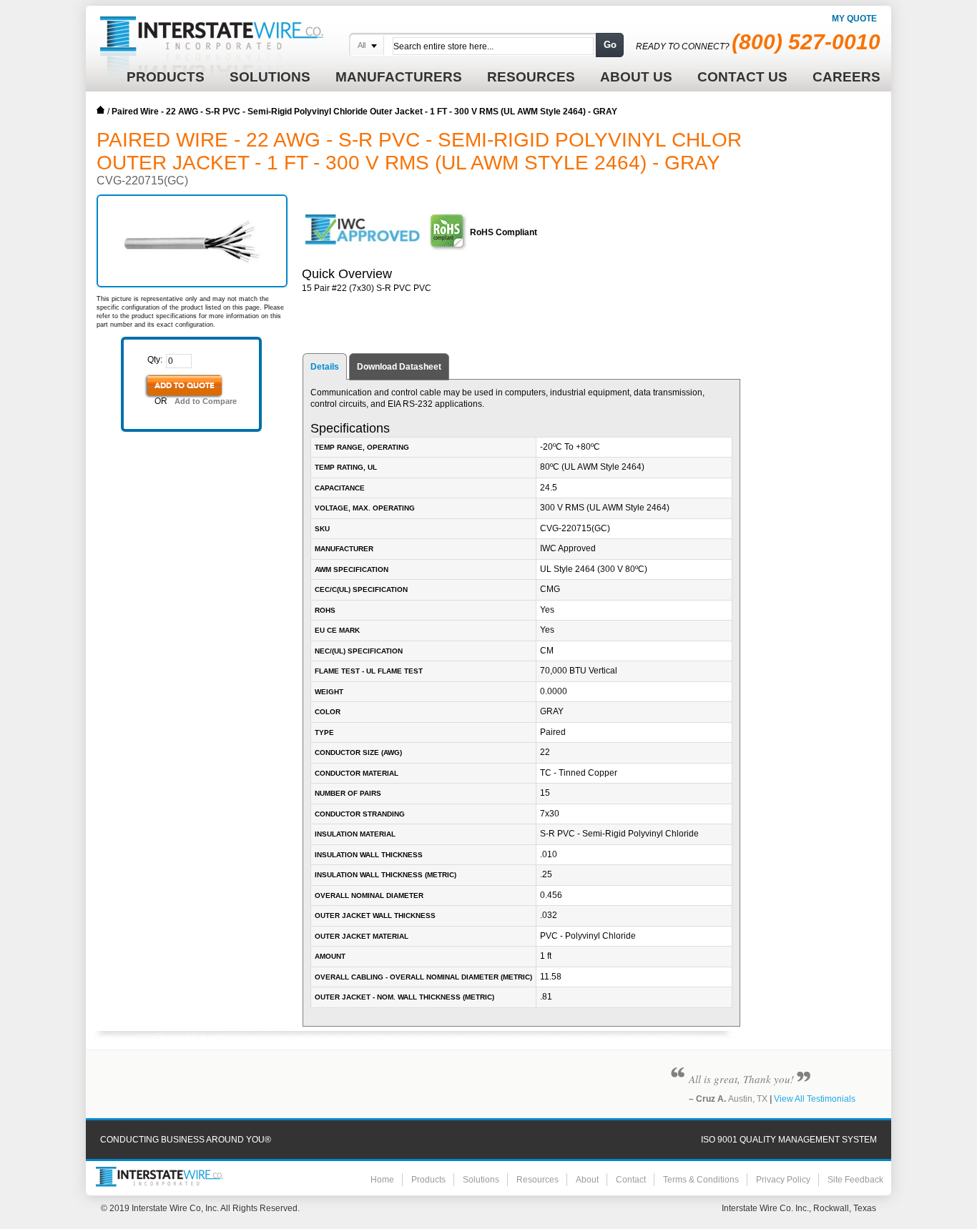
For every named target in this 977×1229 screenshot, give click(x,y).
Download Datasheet (399, 367)
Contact (631, 1180)
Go (610, 44)
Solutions (481, 1180)
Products (428, 1180)
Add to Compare (206, 401)
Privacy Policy (783, 1180)
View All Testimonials (814, 1099)
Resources (537, 1180)
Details (324, 367)
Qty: (154, 360)
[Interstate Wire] (159, 1177)
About (587, 1180)
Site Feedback (855, 1180)
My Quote (854, 19)
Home (101, 110)
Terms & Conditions (701, 1180)
